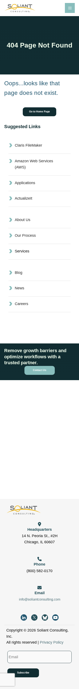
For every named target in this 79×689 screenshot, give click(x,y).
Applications (25, 183)
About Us (22, 220)
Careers (21, 304)
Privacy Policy (51, 642)
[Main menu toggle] (70, 8)
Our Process (25, 235)
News (19, 288)
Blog (18, 272)
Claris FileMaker (28, 145)
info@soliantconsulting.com (39, 599)
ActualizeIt (23, 198)
